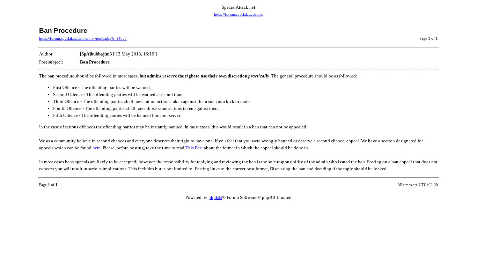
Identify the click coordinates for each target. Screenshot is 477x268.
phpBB (215, 197)
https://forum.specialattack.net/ (238, 14)
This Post (194, 147)
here (97, 147)
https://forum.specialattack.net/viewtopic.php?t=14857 (83, 38)
